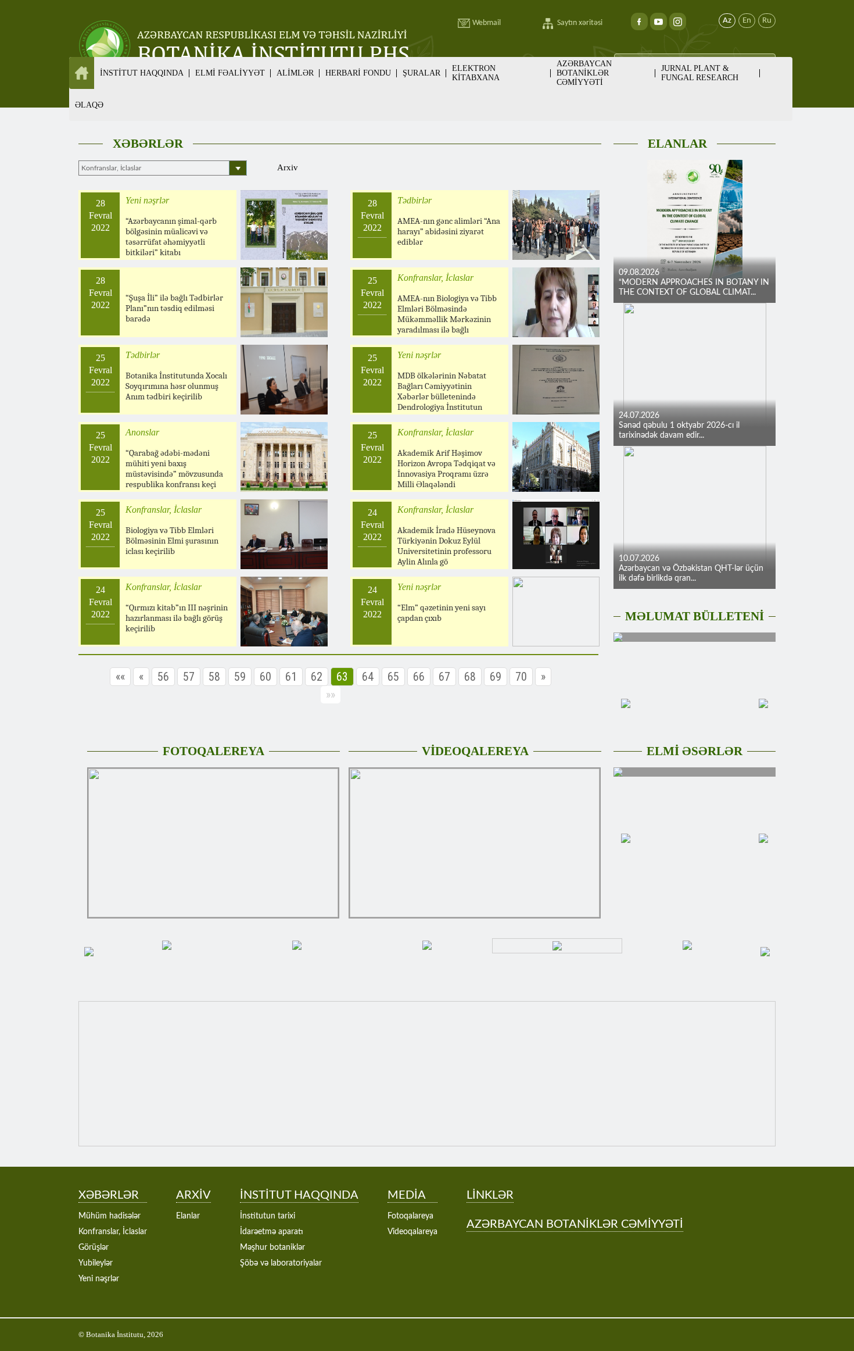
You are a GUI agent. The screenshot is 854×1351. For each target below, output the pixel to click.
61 (291, 677)
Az (727, 20)
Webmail (486, 23)
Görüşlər (93, 1247)
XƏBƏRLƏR (148, 144)
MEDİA (406, 1195)
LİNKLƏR (490, 1195)
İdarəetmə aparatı (271, 1232)
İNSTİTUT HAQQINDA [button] (142, 73)
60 (265, 677)
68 (470, 677)
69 (495, 677)
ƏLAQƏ (89, 105)
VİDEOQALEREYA (475, 751)
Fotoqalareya (410, 1216)
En (746, 20)
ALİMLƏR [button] (295, 73)
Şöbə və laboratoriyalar (281, 1263)
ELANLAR (677, 144)
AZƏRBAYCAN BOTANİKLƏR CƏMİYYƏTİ (584, 73)
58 (214, 677)
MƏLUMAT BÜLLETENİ (694, 616)
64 (368, 677)
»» (330, 695)
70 (521, 677)
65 (393, 677)
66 (419, 677)
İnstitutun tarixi (267, 1216)
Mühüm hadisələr (109, 1216)
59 (240, 677)
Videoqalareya (412, 1232)
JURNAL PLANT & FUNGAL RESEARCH (699, 73)
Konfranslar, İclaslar (112, 1232)
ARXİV (193, 1195)
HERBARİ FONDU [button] (358, 73)
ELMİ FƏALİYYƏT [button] (230, 73)
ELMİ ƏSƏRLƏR (694, 751)
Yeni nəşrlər (98, 1279)
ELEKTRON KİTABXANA (476, 73)
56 (163, 677)
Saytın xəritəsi (579, 23)
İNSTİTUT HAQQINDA (299, 1195)
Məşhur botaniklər (272, 1247)
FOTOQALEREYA (213, 751)
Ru (767, 20)
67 (444, 677)
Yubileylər (95, 1263)
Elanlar (188, 1216)
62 (316, 677)
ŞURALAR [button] (421, 73)
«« (120, 677)
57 (189, 677)
